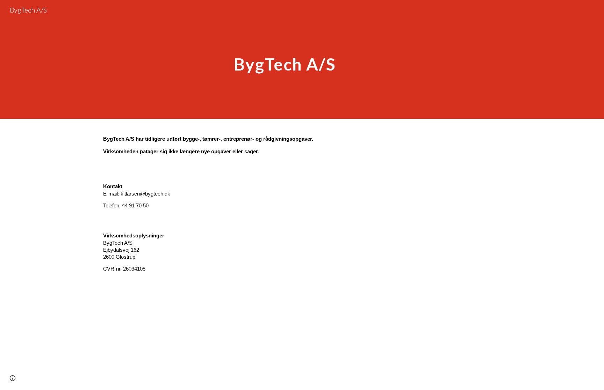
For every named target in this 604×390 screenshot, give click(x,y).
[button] (12, 378)
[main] (284, 59)
